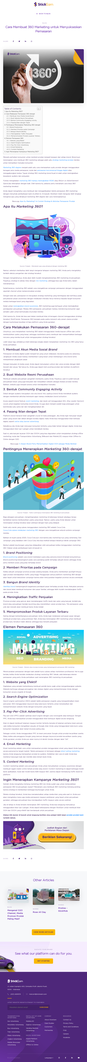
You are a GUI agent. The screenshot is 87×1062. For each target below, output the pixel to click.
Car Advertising (13, 1021)
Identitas (9, 586)
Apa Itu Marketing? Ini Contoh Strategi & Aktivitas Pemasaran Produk (47, 201)
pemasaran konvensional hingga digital (52, 170)
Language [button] (48, 1058)
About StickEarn (50, 1019)
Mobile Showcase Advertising (13, 1044)
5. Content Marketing (16, 149)
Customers (48, 1027)
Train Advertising (13, 1032)
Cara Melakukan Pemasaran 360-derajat (20, 114)
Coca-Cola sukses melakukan (20, 530)
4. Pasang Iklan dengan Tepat (19, 122)
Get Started (43, 961)
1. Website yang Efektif (16, 140)
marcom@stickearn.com (38, 994)
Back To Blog (45, 13)
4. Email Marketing (15, 147)
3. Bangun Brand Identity (17, 131)
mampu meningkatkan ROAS (36, 181)
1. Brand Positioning (15, 127)
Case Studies (49, 1023)
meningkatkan (25, 306)
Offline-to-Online (32, 1045)
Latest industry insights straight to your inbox (25, 1002)
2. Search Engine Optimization (19, 143)
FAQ (64, 1030)
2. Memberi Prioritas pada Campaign (22, 129)
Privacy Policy (68, 1023)
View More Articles (43, 932)
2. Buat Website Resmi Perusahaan (21, 118)
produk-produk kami (75, 815)
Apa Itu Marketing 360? (14, 111)
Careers (66, 1034)
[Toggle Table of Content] (37, 108)
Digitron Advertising (33, 1025)
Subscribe (44, 1007)
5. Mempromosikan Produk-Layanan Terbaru (24, 136)
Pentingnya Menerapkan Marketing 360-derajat (23, 125)
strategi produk (63, 160)
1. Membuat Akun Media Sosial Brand (21, 116)
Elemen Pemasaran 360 (14, 138)
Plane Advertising (13, 1035)
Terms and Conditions (71, 1027)
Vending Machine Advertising (32, 1029)
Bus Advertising (13, 1028)
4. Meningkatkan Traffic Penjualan (20, 134)
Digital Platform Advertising (31, 1040)
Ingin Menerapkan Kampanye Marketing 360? (22, 151)
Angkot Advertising (14, 1039)
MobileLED (30, 1021)
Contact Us (67, 1019)
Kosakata (66, 1037)
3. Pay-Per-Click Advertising (19, 145)
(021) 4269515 (16, 994)
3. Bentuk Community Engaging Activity (23, 120)
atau (27, 421)
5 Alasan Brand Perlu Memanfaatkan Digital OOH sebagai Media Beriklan (48, 444)
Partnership (49, 1030)
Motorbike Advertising (15, 1025)
